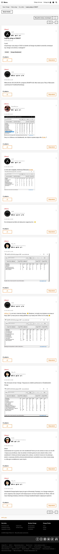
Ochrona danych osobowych (48, 548)
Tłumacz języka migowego (20, 546)
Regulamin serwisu (16, 548)
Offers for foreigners (17, 550)
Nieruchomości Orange (6, 550)
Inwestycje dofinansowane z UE (30, 550)
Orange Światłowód (16, 52)
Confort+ (30, 546)
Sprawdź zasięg (19, 527)
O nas (44, 525)
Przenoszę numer (5, 525)
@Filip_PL (7, 313)
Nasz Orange (6, 7)
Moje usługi (14, 7)
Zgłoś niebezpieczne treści (7, 546)
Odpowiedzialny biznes (19, 545)
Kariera (44, 529)
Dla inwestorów (31, 527)
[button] (56, 31)
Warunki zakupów (25, 548)
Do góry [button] (5, 517)
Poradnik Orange (37, 546)
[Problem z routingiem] (53, 17)
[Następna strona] (56, 22)
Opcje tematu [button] (6, 11)
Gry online (21, 7)
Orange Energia (46, 546)
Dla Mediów (30, 529)
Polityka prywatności (36, 548)
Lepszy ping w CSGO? (12, 38)
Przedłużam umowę (6, 527)
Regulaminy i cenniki (6, 529)
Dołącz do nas (38, 2)
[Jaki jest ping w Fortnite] (56, 17)
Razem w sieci (29, 545)
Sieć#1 (10, 545)
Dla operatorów (31, 525)
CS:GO (7, 52)
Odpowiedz (51, 60)
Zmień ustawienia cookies (39, 545)
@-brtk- (44, 137)
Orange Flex (4, 545)
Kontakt (44, 527)
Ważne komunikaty (5, 548)
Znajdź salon (18, 525)
